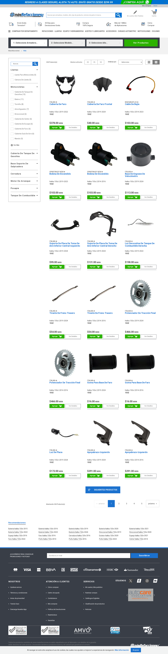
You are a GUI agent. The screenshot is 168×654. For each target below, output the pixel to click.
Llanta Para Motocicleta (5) (25, 75)
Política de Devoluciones (56, 609)
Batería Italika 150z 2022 (18, 532)
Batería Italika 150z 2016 (48, 529)
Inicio (155, 6)
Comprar (57, 128)
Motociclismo (144, 31)
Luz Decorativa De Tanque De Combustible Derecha (139, 244)
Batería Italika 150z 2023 (48, 532)
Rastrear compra (91, 593)
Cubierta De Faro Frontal (99, 104)
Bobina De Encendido (60, 173)
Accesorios (111, 31)
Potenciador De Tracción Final (140, 313)
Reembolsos (52, 615)
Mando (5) (19, 139)
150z (24, 51)
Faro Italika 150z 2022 (16, 539)
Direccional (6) (21, 114)
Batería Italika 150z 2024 (78, 532)
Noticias (88, 609)
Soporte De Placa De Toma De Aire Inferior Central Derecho (102, 244)
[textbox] (84, 15)
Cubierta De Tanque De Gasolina (23, 155)
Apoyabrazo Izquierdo (98, 452)
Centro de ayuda (53, 593)
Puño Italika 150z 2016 (77, 539)
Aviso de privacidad (17, 598)
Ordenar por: (112, 62)
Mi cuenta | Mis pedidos (93, 587)
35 (94, 62)
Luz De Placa (55, 452)
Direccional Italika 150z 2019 (110, 532)
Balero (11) (19, 99)
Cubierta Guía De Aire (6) (24, 134)
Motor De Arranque (21, 181)
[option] (140, 595)
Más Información (122, 650)
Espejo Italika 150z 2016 (17, 536)
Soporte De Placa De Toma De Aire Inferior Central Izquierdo (64, 244)
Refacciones (47, 31)
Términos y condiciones (18, 593)
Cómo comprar (53, 587)
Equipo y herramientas (73, 31)
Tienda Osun (14, 604)
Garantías (51, 620)
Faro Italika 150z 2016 (47, 536)
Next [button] (153, 595)
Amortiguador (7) (22, 109)
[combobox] (29, 42)
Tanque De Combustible (23, 195)
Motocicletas (17, 87)
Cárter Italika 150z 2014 (138, 539)
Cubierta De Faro (57, 104)
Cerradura (16, 174)
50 (101, 62)
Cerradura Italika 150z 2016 (79, 536)
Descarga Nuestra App (18, 609)
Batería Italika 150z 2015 (18, 529)
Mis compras (146, 6)
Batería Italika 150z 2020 (108, 529)
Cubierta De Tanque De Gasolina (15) (24, 93)
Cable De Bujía (132, 104)
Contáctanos (52, 598)
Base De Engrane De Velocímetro (135, 175)
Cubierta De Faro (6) (23, 129)
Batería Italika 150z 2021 (139, 529)
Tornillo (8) (19, 104)
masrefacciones (14, 51)
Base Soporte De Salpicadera (19, 165)
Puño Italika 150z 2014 (47, 539)
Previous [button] (126, 595)
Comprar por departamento (25, 31)
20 (88, 62)
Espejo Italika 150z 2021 (138, 536)
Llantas (58, 31)
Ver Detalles (73, 127)
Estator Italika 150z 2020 (108, 536)
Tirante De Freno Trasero (62, 313)
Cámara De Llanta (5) (23, 80)
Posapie (15, 188)
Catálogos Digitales (92, 598)
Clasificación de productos (95, 604)
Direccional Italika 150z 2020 (140, 532)
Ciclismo (156, 31)
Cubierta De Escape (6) (24, 124)
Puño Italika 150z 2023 (108, 539)
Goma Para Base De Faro (99, 382)
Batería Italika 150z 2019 (78, 529)
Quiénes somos (16, 587)
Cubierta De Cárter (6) (23, 119)
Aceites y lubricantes (95, 31)
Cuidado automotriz (127, 31)
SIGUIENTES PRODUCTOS (105, 490)
